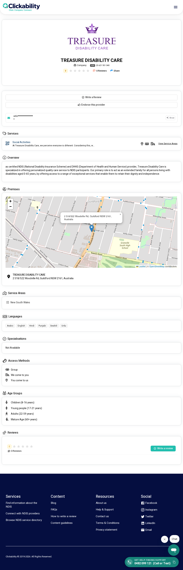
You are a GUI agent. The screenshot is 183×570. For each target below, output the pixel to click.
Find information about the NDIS (21, 505)
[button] (91, 228)
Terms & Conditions (107, 523)
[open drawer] (175, 7)
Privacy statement (106, 530)
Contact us (102, 516)
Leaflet (141, 266)
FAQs (54, 509)
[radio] (70, 71)
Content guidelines (62, 523)
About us (101, 503)
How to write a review (63, 516)
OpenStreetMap (157, 266)
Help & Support (105, 509)
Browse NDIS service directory (24, 520)
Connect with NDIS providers (23, 513)
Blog (53, 503)
